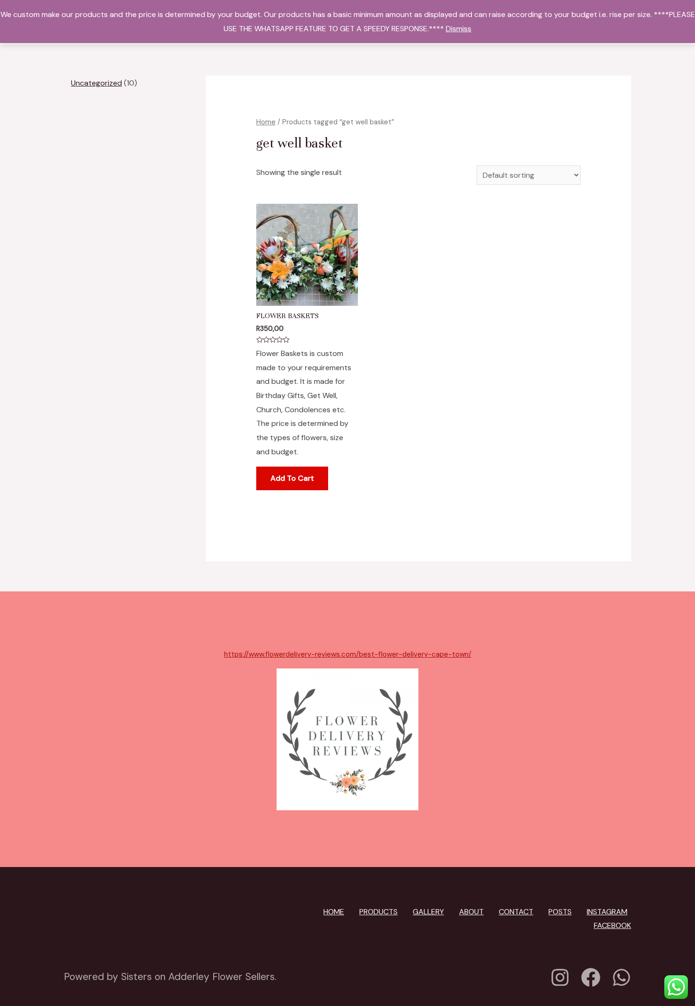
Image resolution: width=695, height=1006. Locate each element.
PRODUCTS (378, 912)
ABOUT (471, 912)
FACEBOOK (612, 925)
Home (266, 122)
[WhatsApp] (621, 977)
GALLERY (428, 912)
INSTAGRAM (607, 912)
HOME (333, 912)
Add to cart (292, 478)
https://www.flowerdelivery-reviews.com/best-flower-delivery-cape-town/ (347, 654)
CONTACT (516, 912)
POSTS (560, 912)
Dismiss (458, 29)
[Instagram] (560, 977)
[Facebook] (590, 977)
